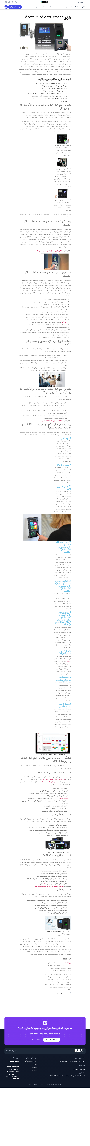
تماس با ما (33, 1071)
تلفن (68, 661)
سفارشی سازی (64, 799)
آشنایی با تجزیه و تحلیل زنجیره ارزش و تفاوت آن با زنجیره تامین (12, 1076)
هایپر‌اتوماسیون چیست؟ (13, 1066)
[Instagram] (16, 2)
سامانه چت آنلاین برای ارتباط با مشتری (52, 421)
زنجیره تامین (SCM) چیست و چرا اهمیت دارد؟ (12, 1070)
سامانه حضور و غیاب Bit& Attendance (53, 780)
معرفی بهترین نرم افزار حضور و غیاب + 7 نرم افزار (49, 251)
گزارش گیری (64, 322)
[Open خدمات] (57, 7)
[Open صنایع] (40, 7)
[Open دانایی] (64, 7)
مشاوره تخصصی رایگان (30, 1061)
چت (45, 884)
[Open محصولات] (47, 7)
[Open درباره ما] (32, 7)
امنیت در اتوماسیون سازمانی (14, 1062)
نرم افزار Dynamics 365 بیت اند (46, 782)
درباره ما (34, 1067)
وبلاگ (34, 1064)
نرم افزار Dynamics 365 (64, 963)
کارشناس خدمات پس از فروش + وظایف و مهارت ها (49, 886)
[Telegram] (9, 2)
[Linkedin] (5, 2)
